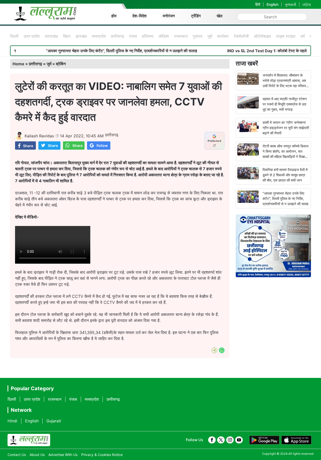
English (272, 4)
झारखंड (81, 36)
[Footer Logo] (29, 440)
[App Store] (296, 440)
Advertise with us (62, 454)
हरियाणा (147, 36)
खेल (219, 15)
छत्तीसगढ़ (117, 36)
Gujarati (53, 420)
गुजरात (197, 36)
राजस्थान (181, 36)
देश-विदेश (139, 15)
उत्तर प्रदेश (32, 36)
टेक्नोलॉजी (241, 36)
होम (113, 15)
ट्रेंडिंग (196, 15)
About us (37, 454)
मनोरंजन (169, 15)
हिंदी (257, 4)
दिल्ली (14, 36)
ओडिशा (163, 36)
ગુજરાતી (290, 4)
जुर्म (209, 36)
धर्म (302, 36)
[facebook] (212, 440)
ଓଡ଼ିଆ (306, 4)
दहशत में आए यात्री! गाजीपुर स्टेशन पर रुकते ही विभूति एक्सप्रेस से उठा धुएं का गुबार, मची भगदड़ (285, 104)
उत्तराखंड (51, 36)
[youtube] (239, 440)
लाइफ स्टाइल (285, 36)
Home (18, 63)
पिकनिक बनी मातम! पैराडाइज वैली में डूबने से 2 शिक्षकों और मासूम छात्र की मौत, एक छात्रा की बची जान (285, 174)
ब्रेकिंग (61, 63)
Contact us (17, 454)
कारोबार (223, 36)
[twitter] (221, 440)
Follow (102, 145)
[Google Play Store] (264, 440)
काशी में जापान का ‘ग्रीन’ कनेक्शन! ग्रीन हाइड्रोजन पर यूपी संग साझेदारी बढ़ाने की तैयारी (286, 127)
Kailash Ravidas (39, 135)
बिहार (67, 36)
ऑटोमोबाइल (262, 36)
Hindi (12, 420)
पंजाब (133, 36)
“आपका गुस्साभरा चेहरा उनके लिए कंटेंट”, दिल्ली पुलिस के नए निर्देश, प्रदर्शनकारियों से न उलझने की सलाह (110, 50)
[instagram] (230, 440)
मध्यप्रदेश (99, 36)
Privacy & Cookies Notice (102, 454)
